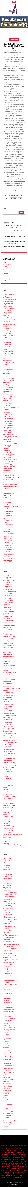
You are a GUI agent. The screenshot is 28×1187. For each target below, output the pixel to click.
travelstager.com (7, 1002)
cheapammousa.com (8, 686)
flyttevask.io (6, 1108)
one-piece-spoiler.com (8, 423)
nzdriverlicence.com (8, 778)
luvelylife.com (6, 989)
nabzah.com (6, 932)
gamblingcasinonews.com (10, 892)
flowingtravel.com (7, 923)
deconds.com (6, 841)
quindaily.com (6, 819)
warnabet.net (6, 1101)
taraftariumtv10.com (8, 1011)
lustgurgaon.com (7, 339)
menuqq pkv (16, 1166)
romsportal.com (7, 556)
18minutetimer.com (8, 375)
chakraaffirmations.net (9, 335)
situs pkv (3, 1166)
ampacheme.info (7, 1052)
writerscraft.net (7, 957)
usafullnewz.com (7, 575)
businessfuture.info (8, 312)
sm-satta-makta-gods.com (10, 800)
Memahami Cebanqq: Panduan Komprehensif (14, 247)
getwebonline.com (7, 973)
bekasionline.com (7, 871)
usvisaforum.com (7, 616)
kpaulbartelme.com (8, 479)
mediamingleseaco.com (9, 1027)
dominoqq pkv (16, 1168)
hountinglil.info (7, 333)
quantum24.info (7, 456)
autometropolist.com (8, 713)
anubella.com (6, 825)
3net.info (5, 660)
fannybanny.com (7, 527)
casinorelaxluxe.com (8, 517)
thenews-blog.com (7, 794)
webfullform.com (7, 887)
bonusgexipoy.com (8, 515)
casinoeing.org (7, 1090)
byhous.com (6, 1110)
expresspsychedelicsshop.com (11, 733)
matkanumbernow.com (9, 903)
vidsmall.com (6, 463)
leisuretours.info (7, 391)
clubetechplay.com (8, 519)
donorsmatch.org (7, 1086)
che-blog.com (6, 326)
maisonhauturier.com (8, 767)
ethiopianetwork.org (8, 386)
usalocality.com (7, 582)
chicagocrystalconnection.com (11, 1121)
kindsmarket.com (7, 988)
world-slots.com (7, 323)
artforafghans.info (8, 1040)
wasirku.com (6, 1032)
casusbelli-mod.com (8, 643)
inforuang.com (7, 986)
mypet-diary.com (7, 993)
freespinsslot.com (7, 360)
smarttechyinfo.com (8, 351)
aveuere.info (6, 364)
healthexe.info (6, 1043)
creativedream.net (7, 970)
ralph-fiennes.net (7, 979)
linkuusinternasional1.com (10, 651)
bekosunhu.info (7, 1063)
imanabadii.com (7, 1122)
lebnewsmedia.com (8, 647)
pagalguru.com (7, 780)
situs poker (6, 270)
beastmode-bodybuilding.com (11, 308)
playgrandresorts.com (8, 554)
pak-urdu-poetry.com (8, 403)
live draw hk (6, 266)
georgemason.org (7, 296)
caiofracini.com (7, 398)
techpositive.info (7, 400)
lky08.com (5, 977)
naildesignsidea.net (8, 692)
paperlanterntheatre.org (9, 695)
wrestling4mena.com (8, 961)
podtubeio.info (7, 1070)
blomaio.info (6, 1067)
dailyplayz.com (7, 522)
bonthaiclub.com (7, 642)
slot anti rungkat (5, 1156)
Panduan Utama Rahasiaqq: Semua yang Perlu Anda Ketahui (14, 242)
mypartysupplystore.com (9, 600)
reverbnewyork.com (8, 613)
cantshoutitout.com (8, 876)
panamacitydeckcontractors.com (11, 997)
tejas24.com (6, 1034)
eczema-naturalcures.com (9, 672)
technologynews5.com (9, 791)
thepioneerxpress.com (8, 881)
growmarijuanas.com (8, 380)
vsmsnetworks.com (8, 864)
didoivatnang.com (7, 722)
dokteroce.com (7, 1020)
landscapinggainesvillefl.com (10, 766)
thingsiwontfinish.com (9, 562)
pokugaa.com (6, 551)
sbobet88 (9, 1150)
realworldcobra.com (8, 429)
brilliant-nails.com (7, 1016)
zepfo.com (5, 789)
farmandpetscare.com (8, 394)
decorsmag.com (7, 890)
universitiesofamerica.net (9, 894)
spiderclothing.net (7, 654)
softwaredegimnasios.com (10, 802)
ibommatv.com (7, 867)
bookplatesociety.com (8, 645)
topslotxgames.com (8, 908)
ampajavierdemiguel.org (9, 591)
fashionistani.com (7, 735)
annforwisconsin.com (8, 602)
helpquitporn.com (7, 751)
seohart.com (6, 812)
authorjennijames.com (9, 679)
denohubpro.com (7, 420)
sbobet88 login (16, 1165)
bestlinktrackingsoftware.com (10, 506)
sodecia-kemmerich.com (9, 490)
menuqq (3, 1145)
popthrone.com (7, 321)
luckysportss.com (7, 536)
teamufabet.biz (7, 885)
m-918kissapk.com (8, 1113)
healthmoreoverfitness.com (10, 907)
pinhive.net (6, 1099)
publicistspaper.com (8, 818)
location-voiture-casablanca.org (11, 477)
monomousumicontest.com (10, 436)
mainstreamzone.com (8, 378)
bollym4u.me (6, 1103)
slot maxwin (19, 1150)
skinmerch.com (7, 615)
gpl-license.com (7, 744)
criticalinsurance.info (8, 941)
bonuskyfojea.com (8, 511)
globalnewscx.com (8, 411)
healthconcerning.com (9, 369)
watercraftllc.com (7, 699)
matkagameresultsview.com (10, 935)
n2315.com (6, 971)
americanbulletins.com (9, 706)
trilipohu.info (6, 1124)
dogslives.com (6, 412)
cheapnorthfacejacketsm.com (11, 636)
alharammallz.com (8, 704)
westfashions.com (8, 998)
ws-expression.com (8, 785)
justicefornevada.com (8, 389)
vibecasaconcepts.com (9, 454)
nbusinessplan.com (8, 873)
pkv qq (4, 262)
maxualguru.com (7, 355)
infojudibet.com (7, 314)
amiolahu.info (6, 1050)
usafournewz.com (7, 584)
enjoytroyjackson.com (8, 728)
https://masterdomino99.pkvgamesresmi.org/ (13, 1177)
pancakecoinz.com (8, 328)
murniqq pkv (23, 1166)
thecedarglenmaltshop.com (10, 294)
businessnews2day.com (9, 465)
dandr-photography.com (9, 1018)
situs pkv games (15, 1147)
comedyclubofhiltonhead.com (11, 481)
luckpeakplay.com (7, 538)
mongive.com (6, 934)
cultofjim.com (6, 606)
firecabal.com (6, 739)
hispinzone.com (7, 916)
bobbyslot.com (7, 342)
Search (4, 208)
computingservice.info (9, 396)
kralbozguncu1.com (8, 764)
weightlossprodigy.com (9, 350)
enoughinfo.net (7, 1097)
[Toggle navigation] (14, 2)
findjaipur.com (6, 604)
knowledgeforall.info (8, 962)
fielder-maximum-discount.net (11, 980)
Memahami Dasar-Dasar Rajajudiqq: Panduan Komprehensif (14, 232)
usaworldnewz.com (8, 579)
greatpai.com (6, 694)
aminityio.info (6, 1049)
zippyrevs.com (6, 901)
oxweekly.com (6, 995)
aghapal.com (6, 676)
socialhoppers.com (8, 968)
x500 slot (10, 1152)
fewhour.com (6, 373)
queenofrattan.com (8, 416)
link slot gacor (18, 1175)
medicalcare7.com (8, 928)
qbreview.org (6, 898)
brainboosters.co (7, 593)
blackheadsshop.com (8, 475)
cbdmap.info (6, 315)
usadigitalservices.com (9, 966)
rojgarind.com (6, 371)
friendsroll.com (7, 652)
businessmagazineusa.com (10, 459)
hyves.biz (5, 1095)
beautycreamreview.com (9, 715)
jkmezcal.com (6, 497)
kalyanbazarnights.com (9, 917)
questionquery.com (8, 1013)
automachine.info (7, 430)
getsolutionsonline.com (9, 937)
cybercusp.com (7, 837)
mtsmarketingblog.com (9, 1029)
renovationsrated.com (8, 809)
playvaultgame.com (8, 553)
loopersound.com (7, 622)
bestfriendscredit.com (8, 669)
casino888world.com (8, 493)
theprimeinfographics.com (10, 484)
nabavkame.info (7, 1115)
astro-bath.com (7, 674)
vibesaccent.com (7, 589)
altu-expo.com (6, 677)
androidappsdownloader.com (10, 948)
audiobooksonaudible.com (10, 827)
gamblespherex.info (8, 441)
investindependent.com (9, 762)
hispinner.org (6, 939)
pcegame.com (6, 782)
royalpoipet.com (7, 502)
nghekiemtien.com (8, 1031)
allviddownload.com (8, 889)
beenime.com (6, 488)
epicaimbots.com (7, 730)
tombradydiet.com (7, 640)
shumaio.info (6, 1076)
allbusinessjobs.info (8, 303)
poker (4, 280)
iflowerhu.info (6, 1119)
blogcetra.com (6, 405)
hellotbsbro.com (7, 393)
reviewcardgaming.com (9, 472)
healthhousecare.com (8, 748)
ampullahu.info (7, 1054)
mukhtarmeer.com (7, 773)
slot (20, 198)
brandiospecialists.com (9, 926)
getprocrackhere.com (8, 524)
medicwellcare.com (8, 461)
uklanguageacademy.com (9, 299)
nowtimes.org (6, 1088)
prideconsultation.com (9, 332)
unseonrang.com (7, 402)
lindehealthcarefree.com (9, 301)
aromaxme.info (7, 1056)
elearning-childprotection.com (10, 959)
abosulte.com (6, 821)
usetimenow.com (7, 950)
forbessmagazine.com (9, 740)
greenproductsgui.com (9, 368)
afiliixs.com (6, 703)
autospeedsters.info (8, 432)
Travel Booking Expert (19, 1182)
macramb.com (7, 991)
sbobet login (7, 1165)
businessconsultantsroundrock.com (12, 834)
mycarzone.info (7, 452)
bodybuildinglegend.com (9, 1015)
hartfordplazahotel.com (9, 1112)
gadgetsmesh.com (8, 387)
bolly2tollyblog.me (8, 1104)
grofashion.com (7, 542)
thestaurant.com (7, 504)
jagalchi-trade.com (8, 620)
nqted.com (5, 776)
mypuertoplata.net (7, 880)
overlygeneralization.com (9, 384)
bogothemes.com (7, 631)
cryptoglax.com (7, 627)
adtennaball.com (7, 930)
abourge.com (6, 701)
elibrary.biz (6, 670)
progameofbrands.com (9, 896)
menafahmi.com (7, 771)
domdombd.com (7, 520)
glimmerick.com (7, 607)
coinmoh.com (6, 717)
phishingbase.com (8, 545)
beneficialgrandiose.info (9, 1065)
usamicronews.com (8, 540)
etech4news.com (7, 731)
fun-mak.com (6, 492)
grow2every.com (7, 746)
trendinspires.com (7, 1004)
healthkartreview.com (8, 749)
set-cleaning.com (7, 814)
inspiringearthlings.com (9, 760)
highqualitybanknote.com (9, 753)
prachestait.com (7, 1038)
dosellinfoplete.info (8, 1068)
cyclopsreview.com (8, 719)
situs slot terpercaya (19, 1152)
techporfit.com (6, 869)
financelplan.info (7, 310)
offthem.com (6, 865)
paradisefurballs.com (8, 362)
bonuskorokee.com (8, 513)
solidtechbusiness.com (9, 470)
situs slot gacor (7, 264)
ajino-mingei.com (7, 633)
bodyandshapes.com (8, 832)
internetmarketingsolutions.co (11, 407)
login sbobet (24, 1165)
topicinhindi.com (7, 297)
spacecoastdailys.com (9, 805)
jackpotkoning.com (8, 531)
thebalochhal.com (7, 586)
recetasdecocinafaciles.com (10, 690)
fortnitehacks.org (7, 1081)
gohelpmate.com (7, 953)
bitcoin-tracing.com (8, 830)
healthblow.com (7, 952)
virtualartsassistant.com (9, 483)
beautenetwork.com (8, 828)
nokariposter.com (7, 943)
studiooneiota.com (8, 425)
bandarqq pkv (4, 1157)
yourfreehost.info (7, 634)
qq (3, 277)
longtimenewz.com (8, 535)
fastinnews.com (7, 526)
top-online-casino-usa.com (10, 919)
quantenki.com (7, 457)
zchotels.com (6, 787)
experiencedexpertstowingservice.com (13, 474)
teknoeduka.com (7, 793)
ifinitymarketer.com (8, 529)
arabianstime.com (7, 710)
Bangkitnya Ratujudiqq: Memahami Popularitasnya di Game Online (14, 226)
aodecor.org (6, 1085)
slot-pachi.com (7, 359)
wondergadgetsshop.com (9, 656)
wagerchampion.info (8, 434)
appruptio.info (6, 1126)
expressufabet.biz (7, 878)
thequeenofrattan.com (9, 418)
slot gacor (17, 1148)
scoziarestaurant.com (8, 811)
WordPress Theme (14, 1184)
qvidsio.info (6, 1074)
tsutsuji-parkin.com (8, 683)
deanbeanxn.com (7, 317)
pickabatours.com (7, 306)
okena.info (5, 663)
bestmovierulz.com (8, 618)
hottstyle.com (6, 757)
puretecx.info (6, 1045)
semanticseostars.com (9, 377)
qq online (5, 268)
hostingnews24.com (8, 755)
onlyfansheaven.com (8, 975)
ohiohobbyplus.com (8, 629)
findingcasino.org (7, 427)
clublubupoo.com (7, 508)
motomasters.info (7, 450)
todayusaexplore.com (8, 580)
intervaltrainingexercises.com (10, 499)
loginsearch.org (7, 1083)
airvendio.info (6, 1041)
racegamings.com (7, 547)
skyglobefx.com (7, 439)
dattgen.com (6, 721)
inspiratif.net (6, 862)
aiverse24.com (7, 823)
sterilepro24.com (7, 468)
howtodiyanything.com (9, 758)
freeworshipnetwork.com (9, 697)
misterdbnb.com (7, 495)
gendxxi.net (6, 448)
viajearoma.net (7, 681)
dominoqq (8, 1145)
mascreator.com (7, 769)
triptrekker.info (6, 447)
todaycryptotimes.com (9, 796)
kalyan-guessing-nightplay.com (11, 944)
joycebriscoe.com (7, 597)
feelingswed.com (7, 737)
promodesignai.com (8, 816)
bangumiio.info (7, 1061)
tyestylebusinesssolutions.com (11, 501)
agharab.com (6, 685)
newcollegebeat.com (8, 611)
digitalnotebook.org (8, 353)
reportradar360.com (8, 1007)
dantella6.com (6, 912)
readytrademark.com (8, 807)
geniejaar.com (6, 341)
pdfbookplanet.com (8, 414)
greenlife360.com (7, 874)
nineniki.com (6, 925)
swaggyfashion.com (8, 1009)
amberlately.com (7, 595)
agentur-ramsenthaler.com (10, 443)
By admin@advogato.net (16, 195)
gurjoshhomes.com (8, 638)
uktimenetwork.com (8, 577)
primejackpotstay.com (8, 549)
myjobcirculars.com (8, 905)
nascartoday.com (7, 775)
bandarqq (5, 275)
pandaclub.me (6, 1106)
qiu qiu (4, 271)
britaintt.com (6, 839)
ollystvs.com (6, 409)
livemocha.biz (6, 1092)
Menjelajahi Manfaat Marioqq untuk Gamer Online (14, 237)
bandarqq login (7, 279)
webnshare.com (7, 382)
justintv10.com (7, 1023)
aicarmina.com (7, 598)
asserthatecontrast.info (9, 1058)
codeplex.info (6, 661)
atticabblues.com (7, 712)
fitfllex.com (6, 982)
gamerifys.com (7, 860)
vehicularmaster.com (8, 588)
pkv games (13, 198)
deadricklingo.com (8, 438)
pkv (14, 1150)
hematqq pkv (4, 1168)
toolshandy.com (7, 1000)
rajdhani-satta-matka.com (9, 955)
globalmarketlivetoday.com (10, 742)
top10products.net (7, 305)
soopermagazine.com (8, 803)
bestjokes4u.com (7, 337)
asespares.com (7, 708)
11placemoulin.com (8, 344)
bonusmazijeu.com (8, 510)
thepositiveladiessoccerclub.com (11, 688)
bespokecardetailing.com (9, 667)
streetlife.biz (6, 1094)
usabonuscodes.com (8, 798)
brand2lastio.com (7, 964)
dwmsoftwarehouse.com (9, 726)
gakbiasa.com (6, 1117)
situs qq (16, 1161)
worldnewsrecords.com (9, 466)
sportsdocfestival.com (9, 558)
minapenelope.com (8, 624)
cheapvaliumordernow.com (10, 486)
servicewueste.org (7, 899)
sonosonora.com (7, 649)
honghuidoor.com (7, 921)
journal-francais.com (8, 1022)
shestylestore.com (7, 560)
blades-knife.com (7, 421)
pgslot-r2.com (6, 784)
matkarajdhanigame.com (9, 319)
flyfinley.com (6, 330)
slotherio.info (6, 1077)
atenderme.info (7, 1059)
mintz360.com (6, 346)
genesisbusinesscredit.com (10, 984)
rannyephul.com (7, 1006)
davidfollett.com (7, 609)
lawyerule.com (6, 1025)
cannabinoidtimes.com (9, 366)
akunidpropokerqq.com (9, 665)
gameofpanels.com (8, 946)
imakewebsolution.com (9, 324)
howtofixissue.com (8, 883)
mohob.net (6, 348)
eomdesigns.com (7, 445)
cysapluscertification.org (9, 1079)
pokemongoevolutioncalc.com (11, 544)
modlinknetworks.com (8, 533)
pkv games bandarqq (18, 1145)
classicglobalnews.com (9, 836)
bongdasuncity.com (8, 357)
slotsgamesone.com (8, 914)
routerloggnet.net (7, 910)
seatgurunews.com (8, 658)
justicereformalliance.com (10, 625)
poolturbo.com (7, 1036)
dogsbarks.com (7, 724)
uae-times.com (7, 858)
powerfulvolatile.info (8, 1072)
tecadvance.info (7, 1047)
